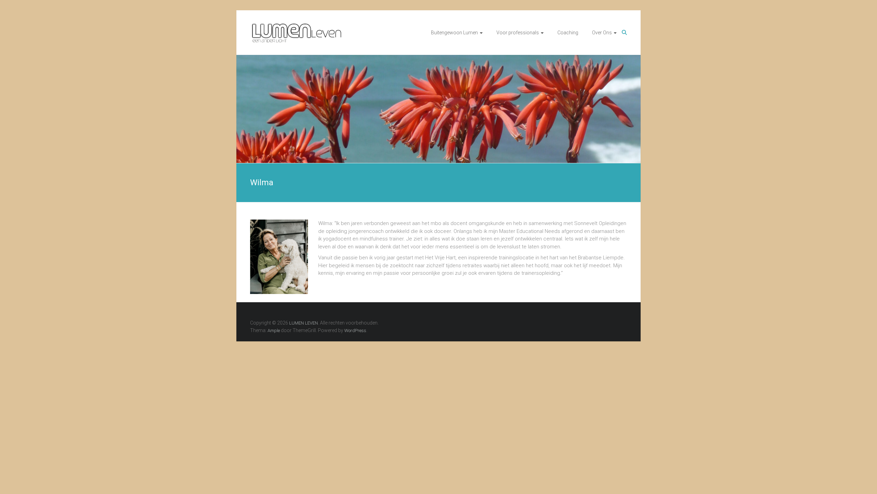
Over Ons (602, 32)
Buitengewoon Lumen (454, 32)
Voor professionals (517, 32)
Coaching (567, 32)
